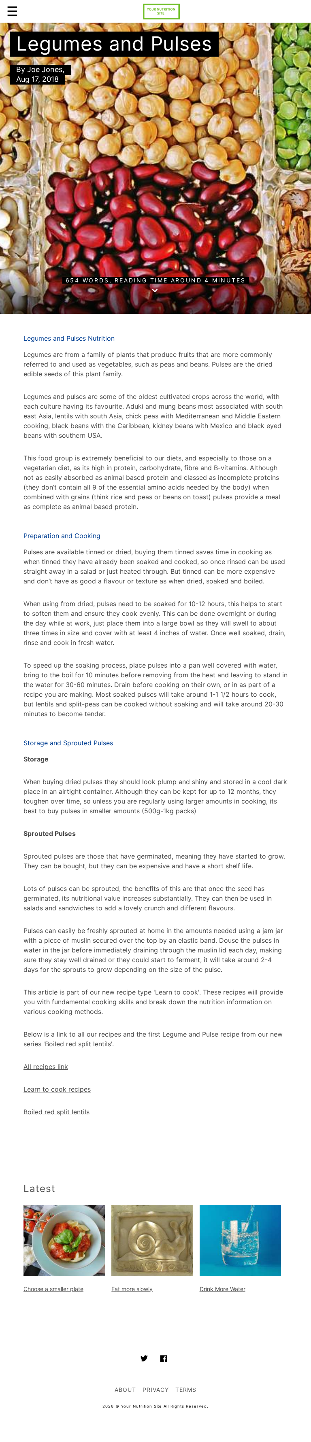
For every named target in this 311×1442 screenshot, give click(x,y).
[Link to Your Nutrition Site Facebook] (164, 1360)
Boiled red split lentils (56, 1112)
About (125, 1389)
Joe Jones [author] (44, 69)
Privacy (156, 1389)
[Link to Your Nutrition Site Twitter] (144, 1359)
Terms (185, 1389)
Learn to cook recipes (57, 1089)
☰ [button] (12, 11)
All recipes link (45, 1066)
